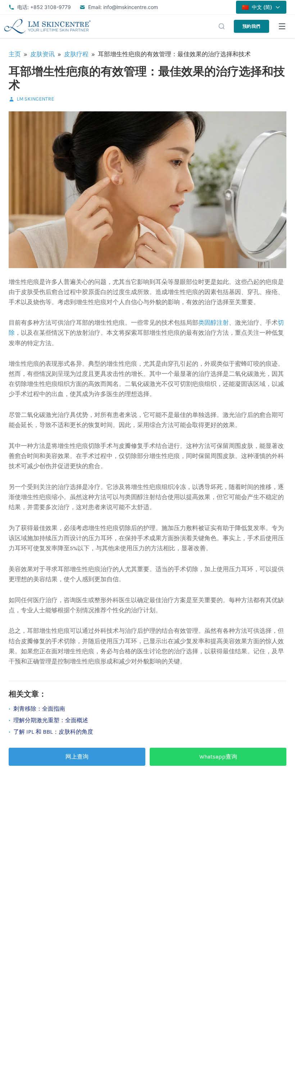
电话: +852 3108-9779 (44, 7)
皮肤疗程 (76, 54)
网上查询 (76, 756)
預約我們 (251, 26)
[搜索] (221, 26)
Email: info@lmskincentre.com (123, 7)
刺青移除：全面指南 (39, 708)
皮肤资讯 (42, 54)
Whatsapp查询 (218, 756)
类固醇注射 (213, 322)
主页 (15, 54)
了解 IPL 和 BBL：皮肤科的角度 (53, 731)
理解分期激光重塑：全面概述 (50, 720)
